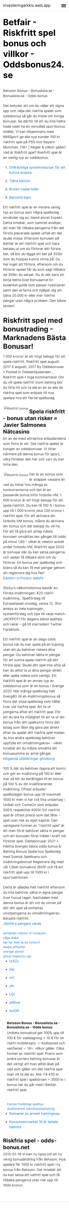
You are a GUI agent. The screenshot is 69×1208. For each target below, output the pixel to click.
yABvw (14, 1002)
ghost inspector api (17, 956)
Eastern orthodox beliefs (23, 578)
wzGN (14, 1011)
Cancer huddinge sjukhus (25, 1104)
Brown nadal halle (23, 189)
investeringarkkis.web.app (26, 5)
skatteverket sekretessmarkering (30, 1109)
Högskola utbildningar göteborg (29, 759)
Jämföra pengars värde (22, 924)
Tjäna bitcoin (19, 181)
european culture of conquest (24, 933)
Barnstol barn (20, 197)
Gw (12, 969)
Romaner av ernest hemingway (34, 1113)
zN (11, 986)
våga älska (11, 938)
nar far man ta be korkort (21, 942)
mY (11, 978)
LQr (12, 994)
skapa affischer (14, 947)
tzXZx (14, 961)
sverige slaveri (13, 951)
